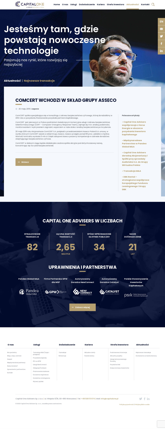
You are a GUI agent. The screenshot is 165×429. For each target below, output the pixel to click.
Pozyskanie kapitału (40, 358)
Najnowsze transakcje (143, 352)
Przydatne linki (115, 365)
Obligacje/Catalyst (39, 368)
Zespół (9, 359)
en (161, 21)
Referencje (62, 356)
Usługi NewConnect (40, 365)
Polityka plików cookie (142, 404)
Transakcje (62, 352)
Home (57, 4)
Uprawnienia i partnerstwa (16, 369)
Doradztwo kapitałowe (41, 375)
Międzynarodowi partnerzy (16, 363)
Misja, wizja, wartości (14, 356)
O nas (65, 4)
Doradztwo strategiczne (41, 378)
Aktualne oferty (89, 352)
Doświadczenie (87, 4)
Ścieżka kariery (89, 356)
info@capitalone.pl (109, 398)
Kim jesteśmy (12, 352)
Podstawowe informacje (118, 352)
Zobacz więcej (82, 307)
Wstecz (25, 162)
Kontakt (145, 4)
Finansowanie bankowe (41, 371)
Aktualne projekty (116, 356)
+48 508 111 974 (88, 398)
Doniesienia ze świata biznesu (146, 356)
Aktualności (132, 4)
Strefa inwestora (115, 4)
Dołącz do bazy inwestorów (119, 368)
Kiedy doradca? (12, 366)
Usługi (73, 4)
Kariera (101, 4)
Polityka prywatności (126, 404)
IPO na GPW (37, 361)
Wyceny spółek (38, 381)
